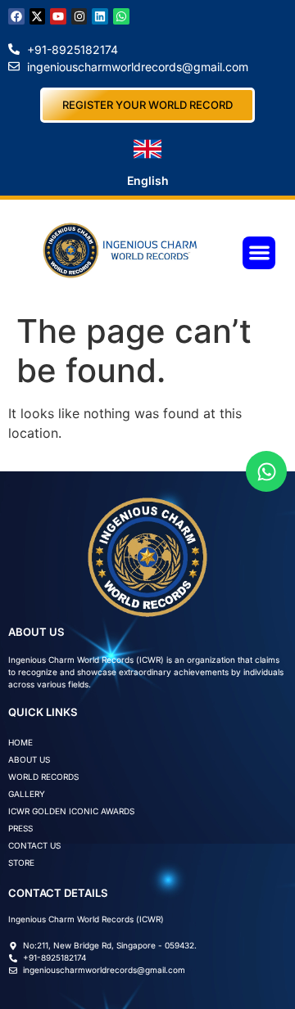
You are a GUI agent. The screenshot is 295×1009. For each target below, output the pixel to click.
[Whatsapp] (121, 16)
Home (20, 742)
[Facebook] (16, 16)
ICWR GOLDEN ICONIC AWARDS (71, 811)
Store (21, 862)
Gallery (26, 794)
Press (20, 828)
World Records (43, 777)
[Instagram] (79, 16)
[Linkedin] (100, 16)
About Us (29, 759)
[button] (259, 253)
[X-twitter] (38, 16)
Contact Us (34, 845)
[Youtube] (58, 16)
